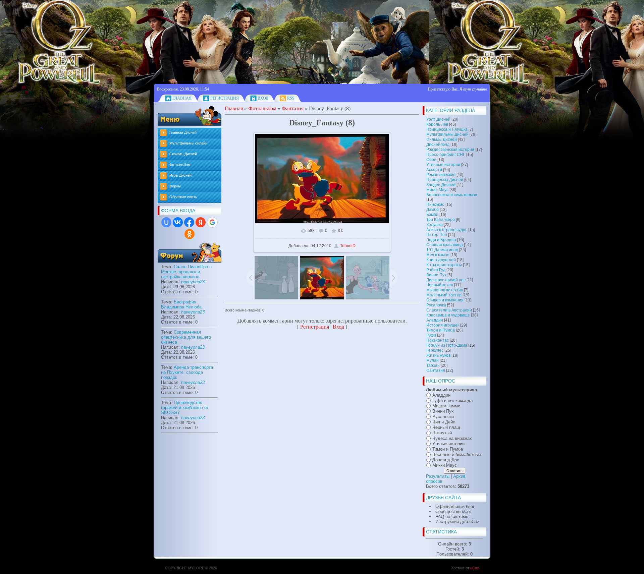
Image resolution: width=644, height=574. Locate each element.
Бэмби (432, 214)
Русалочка (436, 305)
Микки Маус (437, 189)
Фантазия (435, 370)
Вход (263, 98)
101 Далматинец (442, 249)
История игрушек (442, 325)
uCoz (474, 568)
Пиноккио (435, 204)
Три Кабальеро (440, 219)
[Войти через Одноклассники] (189, 234)
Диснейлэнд (437, 144)
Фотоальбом (180, 165)
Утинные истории (443, 164)
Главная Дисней (183, 132)
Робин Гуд (435, 270)
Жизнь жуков (438, 355)
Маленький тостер (444, 295)
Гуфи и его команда (452, 400)
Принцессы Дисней (444, 179)
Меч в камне (437, 254)
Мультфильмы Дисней (447, 134)
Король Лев (437, 124)
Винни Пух (436, 275)
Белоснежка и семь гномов (451, 194)
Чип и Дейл (443, 421)
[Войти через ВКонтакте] (178, 222)
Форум (175, 186)
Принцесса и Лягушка (447, 129)
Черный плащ (446, 427)
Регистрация (224, 98)
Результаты (437, 476)
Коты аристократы (444, 265)
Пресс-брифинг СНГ (445, 154)
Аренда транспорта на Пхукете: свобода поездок (187, 372)
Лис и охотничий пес (446, 280)
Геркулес (434, 350)
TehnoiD (348, 245)
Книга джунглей (441, 259)
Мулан (432, 360)
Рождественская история (450, 149)
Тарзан (433, 365)
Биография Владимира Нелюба (181, 304)
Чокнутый (442, 433)
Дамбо (432, 209)
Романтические (440, 174)
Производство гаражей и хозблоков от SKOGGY (185, 407)
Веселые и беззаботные (456, 454)
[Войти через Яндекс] (201, 222)
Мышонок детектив (444, 290)
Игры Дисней (180, 175)
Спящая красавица (444, 244)
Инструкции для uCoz (457, 521)
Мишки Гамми (446, 405)
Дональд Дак (445, 459)
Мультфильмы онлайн (188, 143)
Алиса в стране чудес (446, 229)
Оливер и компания (445, 300)
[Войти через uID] (166, 222)
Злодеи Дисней (440, 184)
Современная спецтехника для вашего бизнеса (186, 337)
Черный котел (439, 285)
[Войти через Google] (212, 222)
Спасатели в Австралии (449, 310)
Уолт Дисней (438, 119)
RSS (290, 98)
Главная (182, 98)
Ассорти (434, 169)
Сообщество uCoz (453, 511)
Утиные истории (448, 443)
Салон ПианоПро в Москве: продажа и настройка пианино (186, 271)
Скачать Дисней (183, 154)
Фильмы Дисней (441, 139)
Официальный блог (455, 506)
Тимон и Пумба (440, 330)
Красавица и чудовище (448, 315)
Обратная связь (183, 197)
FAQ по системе (451, 516)
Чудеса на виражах (452, 438)
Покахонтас (437, 340)
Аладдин (434, 320)
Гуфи (431, 335)
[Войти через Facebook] (189, 222)
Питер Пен (436, 234)
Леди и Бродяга (441, 239)
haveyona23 (193, 281)
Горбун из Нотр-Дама (446, 345)
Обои (431, 159)
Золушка (434, 224)
